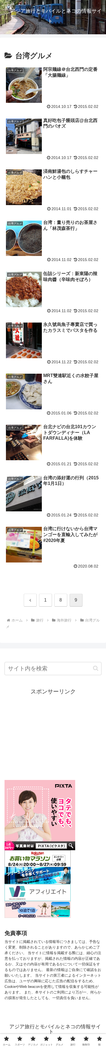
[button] (96, 668)
